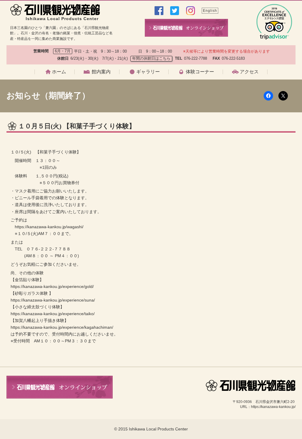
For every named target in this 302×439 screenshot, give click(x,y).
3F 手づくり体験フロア (103, 119)
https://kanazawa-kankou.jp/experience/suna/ (53, 300)
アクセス (249, 71)
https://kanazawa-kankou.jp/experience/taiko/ (53, 313)
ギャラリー (148, 71)
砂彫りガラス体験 (192, 119)
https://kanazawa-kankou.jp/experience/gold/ (52, 286)
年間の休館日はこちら (151, 58)
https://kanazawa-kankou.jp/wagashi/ (49, 226)
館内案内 (101, 71)
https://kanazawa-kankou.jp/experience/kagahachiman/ (62, 327)
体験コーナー (200, 71)
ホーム (59, 71)
